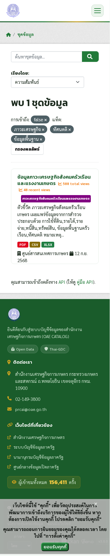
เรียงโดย (19, 73)
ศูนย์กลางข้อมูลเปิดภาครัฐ (36, 466)
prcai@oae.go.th (31, 409)
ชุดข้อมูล (25, 34)
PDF (23, 244)
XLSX (48, 244)
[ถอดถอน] (45, 120)
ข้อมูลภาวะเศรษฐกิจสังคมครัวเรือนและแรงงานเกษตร (53, 180)
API (62, 282)
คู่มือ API (85, 282)
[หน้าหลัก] (8, 34)
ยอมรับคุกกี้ (55, 546)
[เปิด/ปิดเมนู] (97, 11)
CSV (35, 244)
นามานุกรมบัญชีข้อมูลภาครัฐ (38, 457)
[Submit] (90, 56)
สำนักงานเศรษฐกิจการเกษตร (39, 437)
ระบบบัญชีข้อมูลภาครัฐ (34, 447)
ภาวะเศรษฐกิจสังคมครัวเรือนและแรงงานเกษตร (56, 198)
